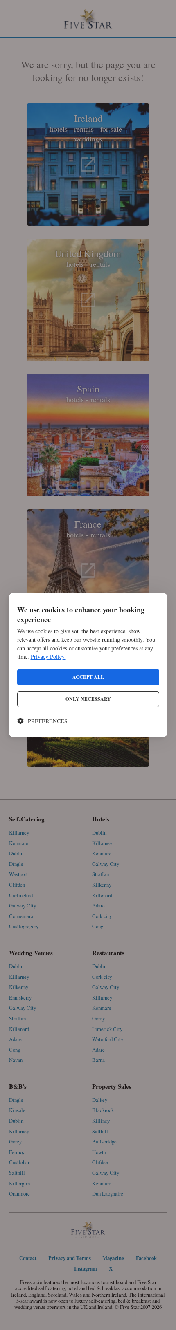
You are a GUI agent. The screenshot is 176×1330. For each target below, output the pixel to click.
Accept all (88, 677)
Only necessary (88, 699)
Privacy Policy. (48, 657)
